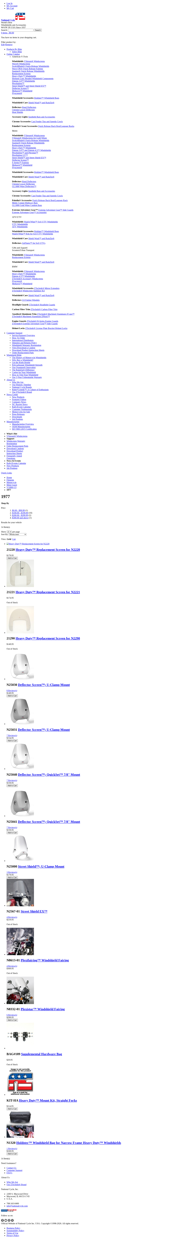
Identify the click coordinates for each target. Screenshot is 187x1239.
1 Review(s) (12, 1148)
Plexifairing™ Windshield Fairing (45, 960)
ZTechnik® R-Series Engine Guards (42, 321)
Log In (9, 3)
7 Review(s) (12, 735)
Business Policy (13, 1228)
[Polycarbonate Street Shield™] (20, 861)
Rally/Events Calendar (16, 463)
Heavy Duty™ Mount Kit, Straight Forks (48, 1100)
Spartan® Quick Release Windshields (28, 71)
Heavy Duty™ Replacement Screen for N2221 (48, 592)
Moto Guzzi (12, 485)
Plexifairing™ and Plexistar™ (25, 153)
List (14, 539)
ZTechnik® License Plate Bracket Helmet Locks (46, 328)
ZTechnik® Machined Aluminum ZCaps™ (55, 314)
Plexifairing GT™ (20, 155)
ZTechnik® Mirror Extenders (46, 288)
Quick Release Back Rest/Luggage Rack (50, 200)
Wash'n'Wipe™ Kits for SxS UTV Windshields (32, 234)
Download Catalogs (15, 448)
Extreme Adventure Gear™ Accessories (29, 212)
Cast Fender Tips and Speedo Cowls (47, 121)
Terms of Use (12, 1233)
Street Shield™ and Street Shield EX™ (29, 86)
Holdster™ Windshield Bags (46, 172)
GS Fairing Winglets (31, 300)
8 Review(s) (12, 690)
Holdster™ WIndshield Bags (46, 98)
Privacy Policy (13, 1235)
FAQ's (9, 1173)
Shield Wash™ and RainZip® (41, 102)
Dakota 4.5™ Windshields (23, 276)
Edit (3, 44)
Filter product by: (8, 42)
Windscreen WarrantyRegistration (16, 442)
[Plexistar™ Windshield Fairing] (20, 1003)
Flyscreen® (17, 93)
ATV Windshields (20, 227)
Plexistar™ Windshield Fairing (43, 1009)
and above (20, 518)
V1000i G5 (11, 487)
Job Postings (12, 468)
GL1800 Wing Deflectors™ (24, 186)
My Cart (10, 8)
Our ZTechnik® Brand (16, 1184)
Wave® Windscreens (21, 64)
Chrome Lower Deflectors (23, 110)
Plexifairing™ (18, 83)
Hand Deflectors (29, 107)
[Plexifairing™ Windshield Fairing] (20, 954)
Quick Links (6, 473)
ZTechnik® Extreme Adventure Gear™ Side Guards (35, 323)
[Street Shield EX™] (20, 905)
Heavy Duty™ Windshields (24, 76)
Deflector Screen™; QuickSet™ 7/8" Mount (49, 774)
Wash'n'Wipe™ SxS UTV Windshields (41, 222)
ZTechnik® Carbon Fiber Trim (44, 309)
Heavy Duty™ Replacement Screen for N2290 (48, 638)
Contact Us (11, 1168)
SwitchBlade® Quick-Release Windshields (30, 66)
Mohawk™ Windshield (22, 91)
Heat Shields (17, 112)
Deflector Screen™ (20, 88)
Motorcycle (11, 482)
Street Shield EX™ (34, 911)
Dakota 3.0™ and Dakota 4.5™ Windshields (31, 150)
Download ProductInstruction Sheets (15, 452)
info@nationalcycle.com (17, 1206)
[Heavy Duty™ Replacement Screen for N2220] (28, 544)
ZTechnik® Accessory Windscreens (27, 279)
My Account (12, 6)
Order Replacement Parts (17, 446)
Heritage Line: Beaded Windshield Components (32, 78)
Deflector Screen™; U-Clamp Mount (44, 685)
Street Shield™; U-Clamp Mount (41, 866)
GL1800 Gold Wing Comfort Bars (27, 205)
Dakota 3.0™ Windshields (23, 81)
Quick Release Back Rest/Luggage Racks (56, 126)
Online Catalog (13, 54)
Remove (8, 44)
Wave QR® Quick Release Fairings (27, 69)
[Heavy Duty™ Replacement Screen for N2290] (20, 632)
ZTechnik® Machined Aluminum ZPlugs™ (31, 316)
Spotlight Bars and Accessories (41, 117)
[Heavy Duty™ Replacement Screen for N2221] (20, 586)
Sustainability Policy (15, 1230)
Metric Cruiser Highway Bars (25, 203)
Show (3, 532)
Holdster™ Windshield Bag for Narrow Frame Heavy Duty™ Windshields (68, 1143)
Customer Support (14, 1170)
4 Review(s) (12, 917)
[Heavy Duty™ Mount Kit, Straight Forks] (20, 1094)
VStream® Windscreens (34, 61)
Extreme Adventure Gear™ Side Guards (55, 210)
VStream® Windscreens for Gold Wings (29, 138)
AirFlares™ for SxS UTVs (33, 243)
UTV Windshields (20, 224)
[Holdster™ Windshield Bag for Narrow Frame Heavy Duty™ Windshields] (20, 1137)
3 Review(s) (12, 872)
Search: (4, 30)
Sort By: (4, 534)
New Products (13, 466)
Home (9, 477)
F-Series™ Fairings (20, 162)
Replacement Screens (21, 73)
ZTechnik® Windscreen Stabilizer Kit (28, 291)
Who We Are (12, 1182)
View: (3, 539)
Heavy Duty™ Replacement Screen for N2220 (48, 549)
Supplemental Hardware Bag (41, 1054)
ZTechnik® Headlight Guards (42, 305)
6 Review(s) (12, 1015)
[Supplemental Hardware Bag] (20, 1048)
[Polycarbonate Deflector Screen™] (20, 679)
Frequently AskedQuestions (14, 457)
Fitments (10, 480)
